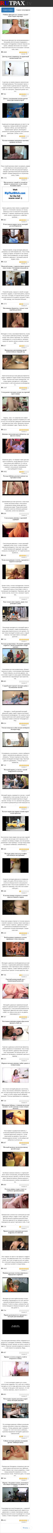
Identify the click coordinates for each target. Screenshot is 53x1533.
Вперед (26, 1528)
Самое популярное (23, 10)
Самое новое (8, 10)
